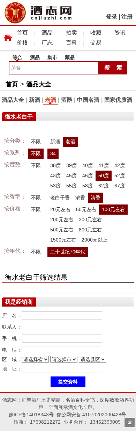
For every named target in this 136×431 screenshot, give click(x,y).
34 (53, 153)
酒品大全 (38, 84)
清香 (95, 197)
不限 (36, 141)
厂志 (47, 42)
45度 (71, 175)
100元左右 (113, 209)
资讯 (120, 33)
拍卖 (71, 33)
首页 (22, 33)
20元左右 (60, 209)
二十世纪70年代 (67, 251)
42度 (119, 165)
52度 (119, 175)
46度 (87, 175)
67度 (119, 185)
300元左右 (90, 219)
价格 (22, 42)
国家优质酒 (118, 100)
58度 (87, 185)
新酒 (34, 100)
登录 (111, 17)
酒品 (47, 33)
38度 (55, 165)
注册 (127, 17)
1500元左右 (63, 240)
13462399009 (105, 422)
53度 (55, 185)
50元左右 (86, 209)
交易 (95, 42)
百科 (71, 42)
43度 (55, 175)
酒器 (66, 100)
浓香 (80, 197)
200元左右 (61, 219)
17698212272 (45, 422)
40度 (87, 165)
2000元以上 (94, 240)
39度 (71, 165)
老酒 (50, 100)
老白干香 (60, 197)
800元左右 (90, 229)
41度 (103, 165)
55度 (71, 185)
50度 (103, 175)
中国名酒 (88, 100)
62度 (103, 185)
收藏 (95, 33)
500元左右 (61, 229)
